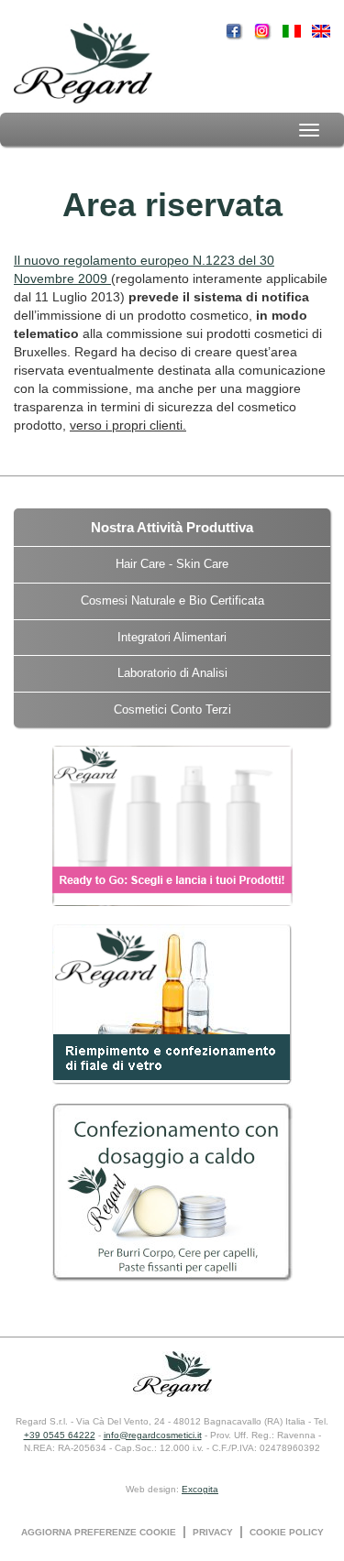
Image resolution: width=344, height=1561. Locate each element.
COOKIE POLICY (287, 1532)
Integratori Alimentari (172, 637)
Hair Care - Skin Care (172, 564)
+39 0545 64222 (59, 1435)
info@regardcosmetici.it (153, 1435)
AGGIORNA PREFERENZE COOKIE (98, 1532)
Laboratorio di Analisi (172, 673)
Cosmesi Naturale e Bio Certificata (172, 600)
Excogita (200, 1489)
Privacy (213, 1532)
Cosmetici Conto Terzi (172, 709)
